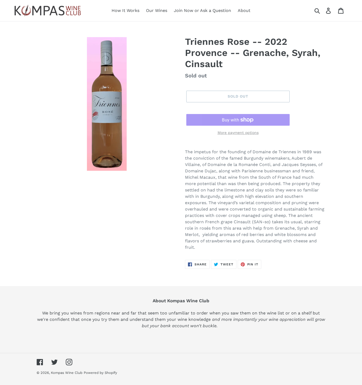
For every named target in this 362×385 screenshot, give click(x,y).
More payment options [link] (238, 132)
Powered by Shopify (100, 373)
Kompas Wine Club (66, 373)
